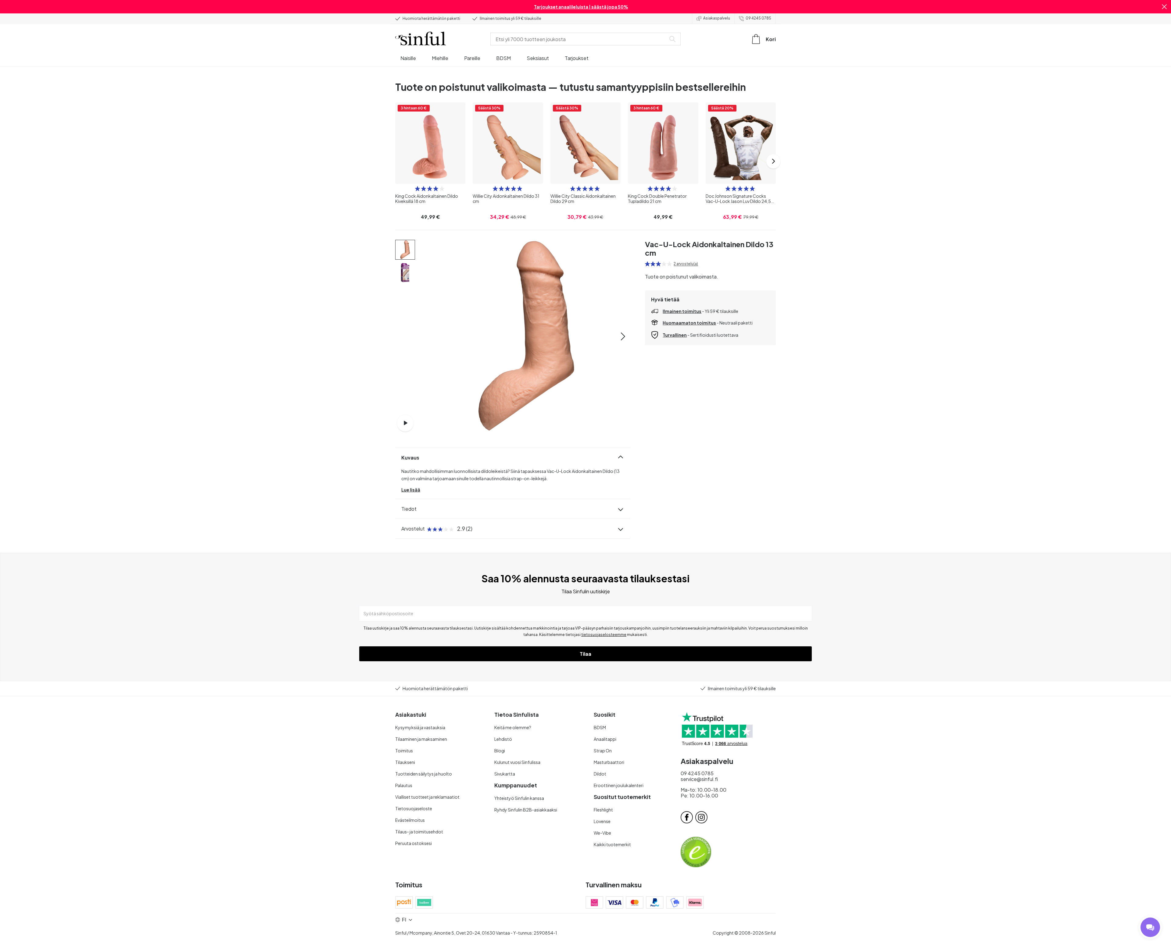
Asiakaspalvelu (716, 18)
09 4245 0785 (758, 18)
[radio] (417, 188)
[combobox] (579, 39)
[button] (1164, 6)
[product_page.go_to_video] (405, 422)
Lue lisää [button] (410, 489)
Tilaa (585, 654)
